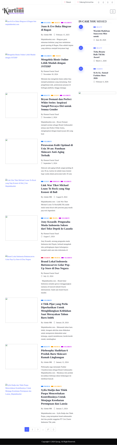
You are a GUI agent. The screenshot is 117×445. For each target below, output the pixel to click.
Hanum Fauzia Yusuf (51, 71)
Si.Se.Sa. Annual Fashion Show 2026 (100, 75)
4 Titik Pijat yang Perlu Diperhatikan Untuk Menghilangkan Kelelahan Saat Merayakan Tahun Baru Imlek (56, 311)
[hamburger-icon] (112, 11)
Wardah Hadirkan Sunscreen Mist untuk (101, 33)
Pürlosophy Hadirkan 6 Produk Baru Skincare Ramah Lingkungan (54, 354)
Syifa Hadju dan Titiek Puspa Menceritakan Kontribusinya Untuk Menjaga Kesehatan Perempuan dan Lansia (54, 397)
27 (48, 429)
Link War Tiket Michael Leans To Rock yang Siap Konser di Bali (55, 188)
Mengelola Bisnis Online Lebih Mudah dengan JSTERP (54, 63)
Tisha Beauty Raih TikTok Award (99, 54)
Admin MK (48, 35)
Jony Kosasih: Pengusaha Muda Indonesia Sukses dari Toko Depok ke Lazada (57, 225)
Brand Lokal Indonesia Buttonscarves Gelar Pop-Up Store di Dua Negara (55, 265)
